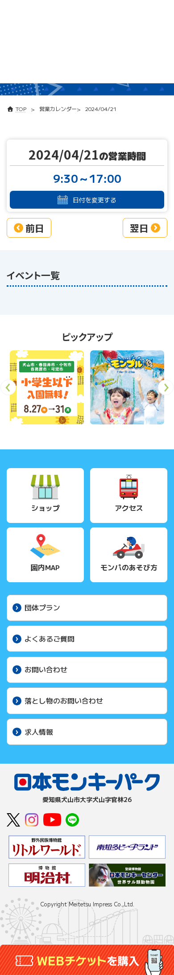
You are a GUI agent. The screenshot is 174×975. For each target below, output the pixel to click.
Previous (8, 390)
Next (165, 390)
